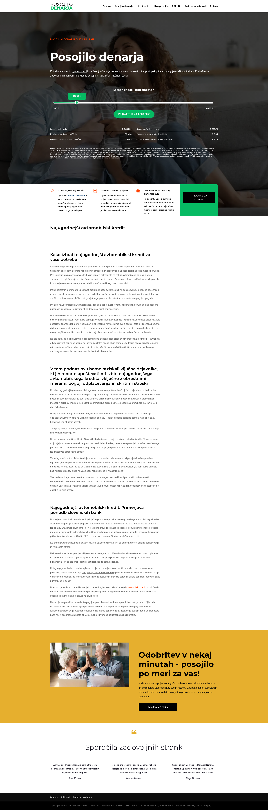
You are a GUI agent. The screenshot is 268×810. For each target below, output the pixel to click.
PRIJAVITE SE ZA (134, 114)
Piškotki (176, 6)
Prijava (214, 6)
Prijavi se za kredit (199, 197)
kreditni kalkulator (76, 195)
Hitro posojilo (161, 6)
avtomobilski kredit (135, 587)
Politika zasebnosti (196, 6)
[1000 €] (77, 102)
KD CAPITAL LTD (120, 805)
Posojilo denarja (123, 6)
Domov (107, 6)
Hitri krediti (143, 6)
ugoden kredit (79, 71)
